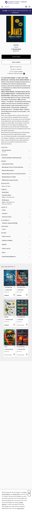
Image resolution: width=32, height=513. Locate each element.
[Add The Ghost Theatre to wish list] (27, 295)
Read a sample (16, 62)
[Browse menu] (29, 7)
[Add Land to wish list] (14, 355)
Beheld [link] (6, 317)
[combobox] (13, 7)
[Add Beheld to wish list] (14, 325)
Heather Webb (9, 289)
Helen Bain (20, 319)
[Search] (2, 6)
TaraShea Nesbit (9, 319)
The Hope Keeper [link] (9, 287)
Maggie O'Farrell (9, 349)
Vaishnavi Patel (21, 349)
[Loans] (26, 7)
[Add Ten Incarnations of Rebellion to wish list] (27, 355)
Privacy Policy (16, 494)
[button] (16, 57)
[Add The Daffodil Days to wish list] (27, 325)
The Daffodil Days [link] (21, 317)
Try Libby (4, 10)
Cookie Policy (20, 508)
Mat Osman (21, 289)
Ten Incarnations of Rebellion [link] (21, 347)
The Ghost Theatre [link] (21, 287)
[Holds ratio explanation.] (24, 74)
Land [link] (6, 347)
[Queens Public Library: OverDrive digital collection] (16, 2)
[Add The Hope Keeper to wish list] (14, 295)
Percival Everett (17, 49)
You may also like (7, 267)
